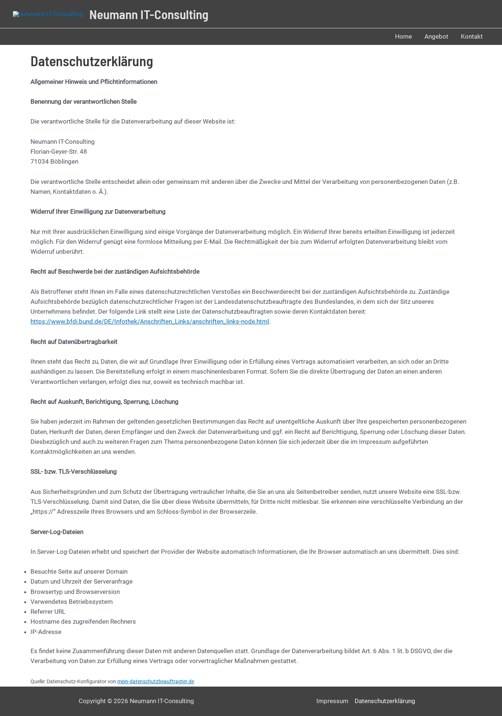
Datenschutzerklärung (385, 701)
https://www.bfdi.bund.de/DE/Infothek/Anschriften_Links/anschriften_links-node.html (150, 321)
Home (403, 36)
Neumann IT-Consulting (148, 14)
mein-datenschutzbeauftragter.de (155, 681)
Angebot (436, 36)
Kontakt (472, 36)
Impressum (332, 701)
